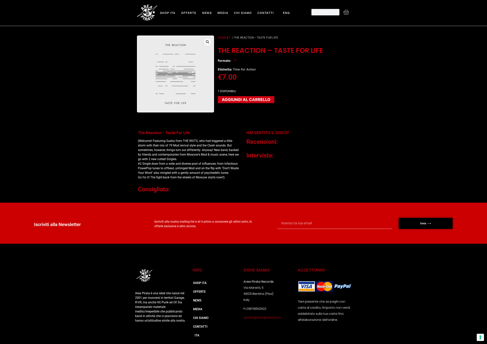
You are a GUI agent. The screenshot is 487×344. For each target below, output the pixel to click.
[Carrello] (346, 12)
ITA (196, 335)
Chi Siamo (243, 13)
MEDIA (222, 13)
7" (230, 37)
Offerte (188, 13)
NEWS (207, 13)
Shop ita (167, 13)
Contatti (265, 13)
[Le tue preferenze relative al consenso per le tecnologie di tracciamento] (480, 337)
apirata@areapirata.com (262, 317)
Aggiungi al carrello (246, 99)
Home (222, 37)
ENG (284, 13)
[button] (207, 42)
